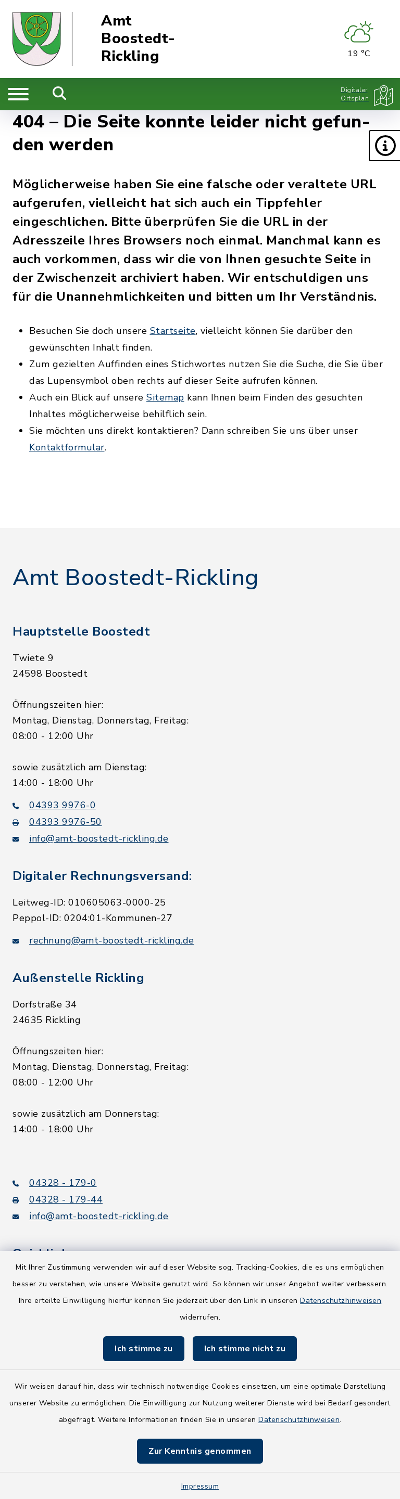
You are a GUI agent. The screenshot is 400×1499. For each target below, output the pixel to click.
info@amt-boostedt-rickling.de (99, 838)
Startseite (173, 331)
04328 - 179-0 (63, 1183)
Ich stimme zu (144, 1348)
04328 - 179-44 (66, 1199)
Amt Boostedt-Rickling (138, 38)
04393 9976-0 (62, 805)
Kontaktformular (67, 447)
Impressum (200, 1486)
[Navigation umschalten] (18, 94)
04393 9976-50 (65, 822)
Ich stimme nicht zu (245, 1348)
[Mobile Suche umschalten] (59, 94)
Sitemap (165, 397)
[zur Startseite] (42, 39)
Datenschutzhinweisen (340, 1301)
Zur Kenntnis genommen (200, 1451)
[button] (384, 145)
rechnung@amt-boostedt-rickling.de (111, 940)
